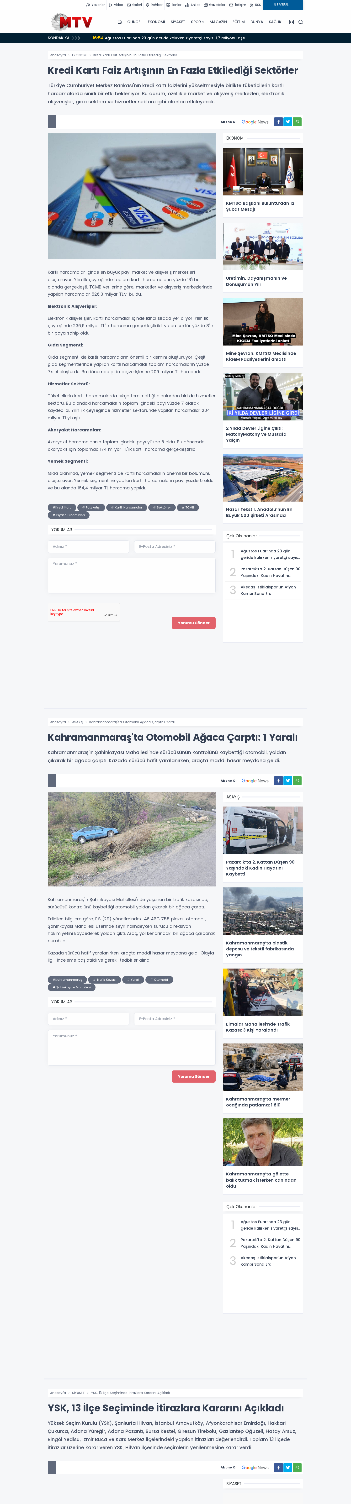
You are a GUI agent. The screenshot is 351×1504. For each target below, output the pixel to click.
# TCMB (188, 507)
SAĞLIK (275, 22)
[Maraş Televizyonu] (72, 22)
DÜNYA (256, 22)
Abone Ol (228, 122)
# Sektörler (162, 507)
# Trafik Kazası (104, 979)
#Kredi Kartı (62, 507)
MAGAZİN (218, 22)
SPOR (196, 22)
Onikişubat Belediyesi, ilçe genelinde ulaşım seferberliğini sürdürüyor (165, 38)
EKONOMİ (156, 22)
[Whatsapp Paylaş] (297, 121)
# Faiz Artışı (91, 507)
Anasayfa (58, 55)
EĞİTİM (239, 22)
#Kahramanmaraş (67, 979)
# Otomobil (159, 979)
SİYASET (178, 22)
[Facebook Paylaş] (278, 121)
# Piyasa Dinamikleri (69, 515)
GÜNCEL (134, 22)
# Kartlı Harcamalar (126, 507)
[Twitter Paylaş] (287, 121)
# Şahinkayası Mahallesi (72, 987)
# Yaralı (133, 979)
